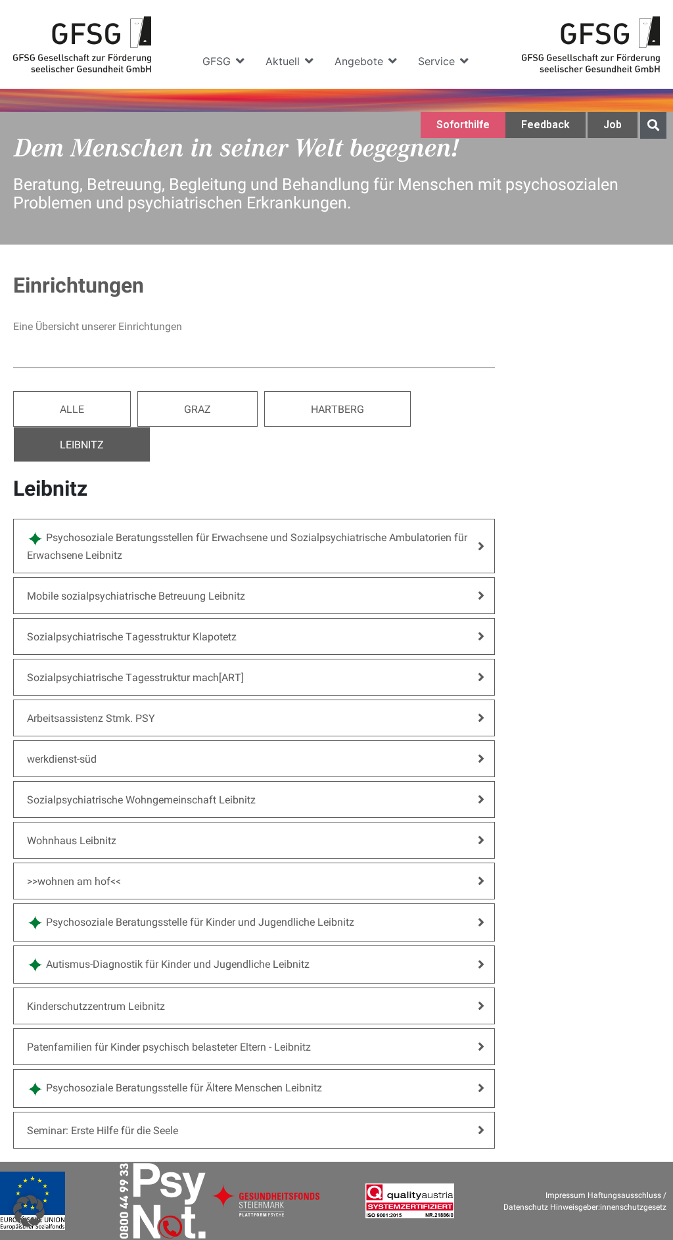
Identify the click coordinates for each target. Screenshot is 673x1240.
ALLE (72, 409)
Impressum (565, 1194)
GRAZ (197, 409)
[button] (224, 61)
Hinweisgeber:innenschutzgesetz (608, 1206)
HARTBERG (337, 409)
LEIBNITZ (82, 444)
